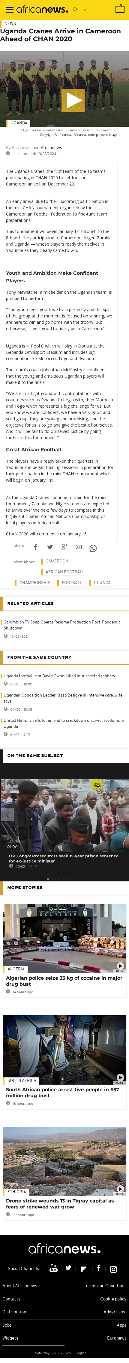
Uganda (18, 123)
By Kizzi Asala (19, 148)
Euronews (117, 1338)
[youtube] (54, 1269)
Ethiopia (17, 1192)
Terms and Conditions (105, 1286)
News (10, 24)
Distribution (14, 1312)
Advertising (115, 1312)
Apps (122, 1325)
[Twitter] (69, 1269)
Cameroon (57, 561)
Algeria (16, 969)
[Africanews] (42, 10)
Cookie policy (113, 1299)
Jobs (7, 1325)
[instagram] (113, 1269)
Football (72, 583)
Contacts (11, 1299)
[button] (73, 100)
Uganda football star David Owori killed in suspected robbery (59, 676)
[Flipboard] (84, 1269)
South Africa (22, 1081)
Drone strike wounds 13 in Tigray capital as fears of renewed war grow (60, 1204)
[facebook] (99, 1269)
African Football (65, 572)
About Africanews (19, 1286)
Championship (35, 583)
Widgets (10, 1338)
